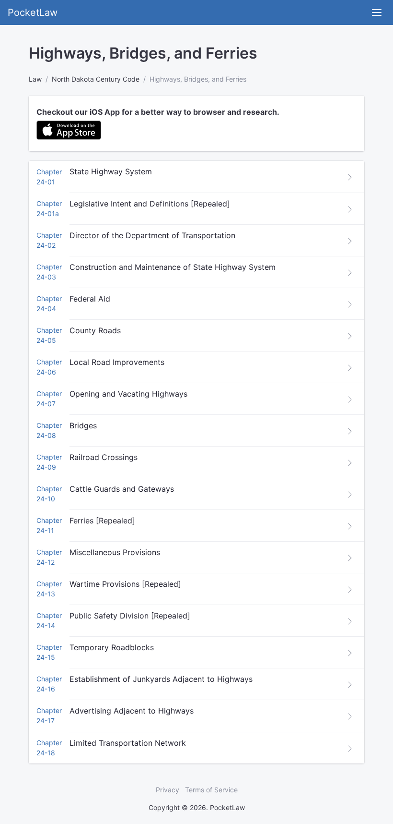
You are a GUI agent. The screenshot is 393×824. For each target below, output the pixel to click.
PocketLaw (33, 12)
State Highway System (110, 171)
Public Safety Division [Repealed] (129, 615)
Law (35, 79)
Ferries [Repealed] (102, 520)
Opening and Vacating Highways (128, 394)
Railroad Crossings (103, 457)
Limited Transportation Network (127, 743)
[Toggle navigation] (376, 12)
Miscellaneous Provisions (114, 552)
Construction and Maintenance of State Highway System (172, 267)
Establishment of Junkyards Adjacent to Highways (161, 679)
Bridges (83, 425)
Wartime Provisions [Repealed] (125, 584)
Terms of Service (211, 790)
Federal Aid (89, 298)
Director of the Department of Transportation (152, 235)
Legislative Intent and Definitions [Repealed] (149, 203)
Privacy (167, 790)
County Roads (95, 330)
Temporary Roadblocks (111, 647)
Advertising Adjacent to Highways (131, 710)
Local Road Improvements (116, 362)
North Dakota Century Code (95, 79)
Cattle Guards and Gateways (121, 489)
